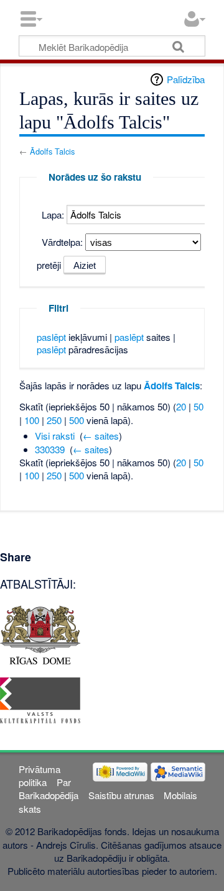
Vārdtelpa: (62, 241)
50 (198, 406)
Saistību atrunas (121, 795)
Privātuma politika (39, 775)
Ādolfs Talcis (52, 151)
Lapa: (53, 214)
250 (54, 420)
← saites (101, 435)
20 (181, 406)
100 (31, 420)
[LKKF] (40, 698)
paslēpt (51, 336)
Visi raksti (55, 435)
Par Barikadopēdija (48, 789)
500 (76, 420)
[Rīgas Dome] (40, 633)
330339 (50, 449)
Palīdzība (186, 79)
